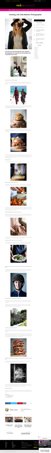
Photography (28, 12)
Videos (6, 445)
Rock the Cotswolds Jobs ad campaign (44, 451)
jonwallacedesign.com (23, 447)
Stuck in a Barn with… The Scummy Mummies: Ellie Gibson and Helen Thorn (19, 426)
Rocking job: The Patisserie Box (40, 27)
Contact (13, 447)
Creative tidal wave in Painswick (26, 409)
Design (21, 12)
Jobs (23, 12)
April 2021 (36, 48)
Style (30, 12)
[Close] (38, 437)
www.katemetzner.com (11, 395)
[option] (9, 421)
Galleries (13, 444)
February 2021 (36, 49)
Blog (5, 444)
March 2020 (36, 55)
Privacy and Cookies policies (29, 445)
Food (22, 12)
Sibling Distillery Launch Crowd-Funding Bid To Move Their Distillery (28, 425)
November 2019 (37, 58)
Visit (12, 443)
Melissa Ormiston (14, 410)
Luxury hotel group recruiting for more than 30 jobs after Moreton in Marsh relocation (40, 30)
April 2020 (36, 54)
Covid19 (19, 12)
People (25, 12)
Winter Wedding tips (10, 432)
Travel (32, 12)
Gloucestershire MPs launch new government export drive (25, 433)
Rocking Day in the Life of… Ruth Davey (9, 425)
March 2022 (36, 47)
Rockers (6, 443)
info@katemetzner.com (10, 396)
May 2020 (36, 53)
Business (16, 12)
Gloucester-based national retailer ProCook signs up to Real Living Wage (40, 39)
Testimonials (14, 445)
